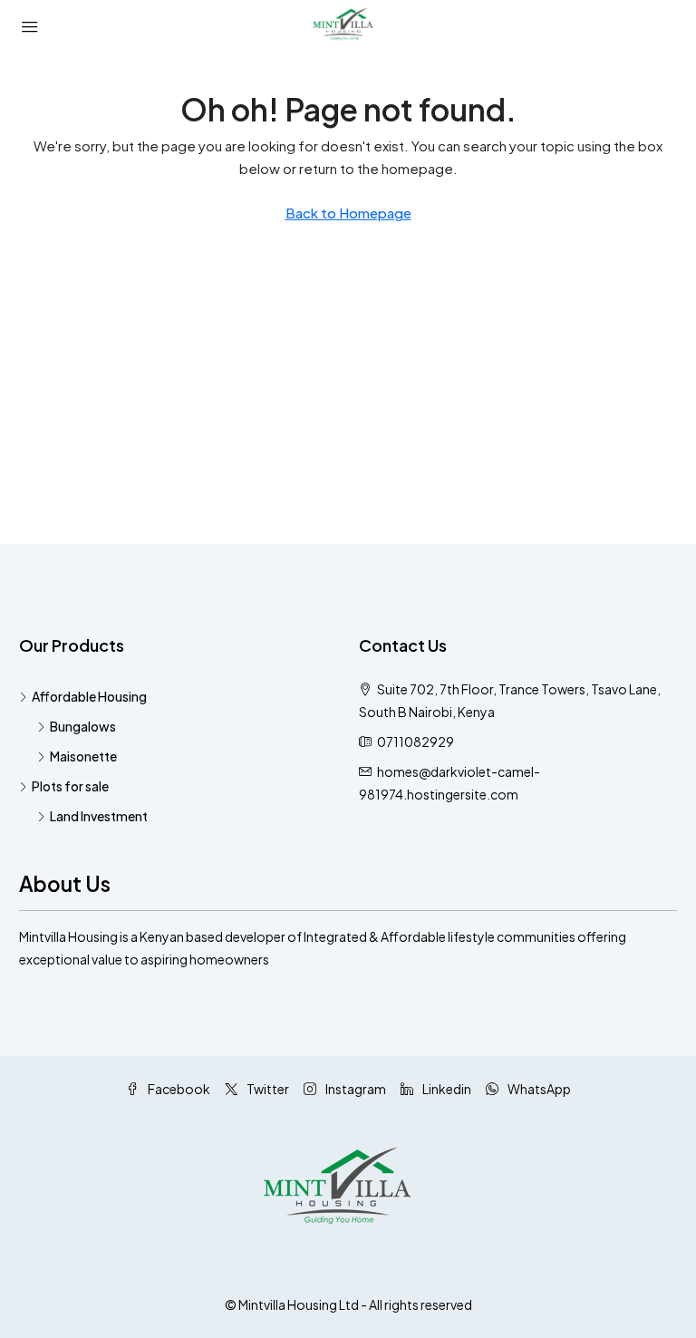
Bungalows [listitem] (83, 726)
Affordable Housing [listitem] (89, 696)
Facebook (178, 1089)
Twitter (267, 1089)
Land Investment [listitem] (99, 816)
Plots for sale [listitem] (70, 786)
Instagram (355, 1089)
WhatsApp (538, 1089)
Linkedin (445, 1089)
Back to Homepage (348, 212)
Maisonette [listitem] (83, 756)
